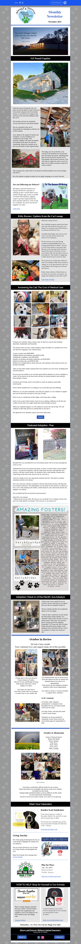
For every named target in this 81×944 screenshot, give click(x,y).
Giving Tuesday (18, 857)
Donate (40, 417)
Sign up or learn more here (51, 876)
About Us (22, 937)
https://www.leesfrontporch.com (53, 920)
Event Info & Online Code (49, 829)
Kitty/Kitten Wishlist (47, 279)
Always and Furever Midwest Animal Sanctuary (40, 930)
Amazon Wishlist (20, 920)
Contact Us (59, 937)
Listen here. (16, 209)
